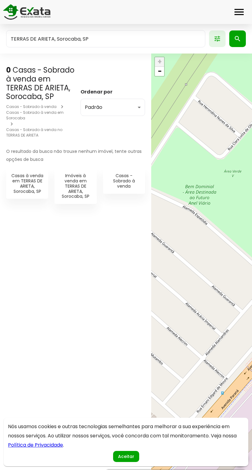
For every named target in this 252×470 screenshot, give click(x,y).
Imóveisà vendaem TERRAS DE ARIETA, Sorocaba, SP (75, 186)
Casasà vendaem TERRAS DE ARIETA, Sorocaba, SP (27, 183)
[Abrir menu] (239, 12)
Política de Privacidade (35, 444)
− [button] (160, 71)
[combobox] (105, 38)
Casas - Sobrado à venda (31, 106)
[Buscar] (237, 38)
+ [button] (160, 61)
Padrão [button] (93, 107)
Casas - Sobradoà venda (124, 181)
